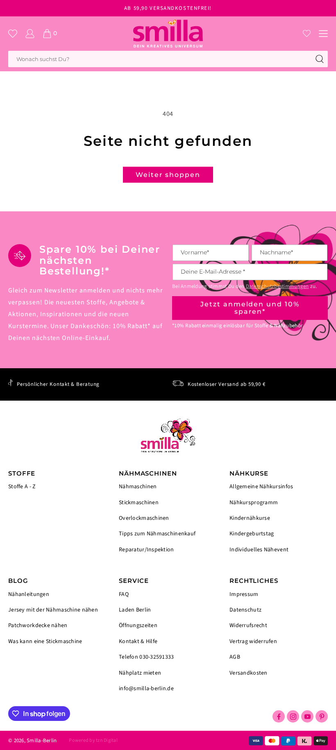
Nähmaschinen (138, 487)
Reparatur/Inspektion (146, 549)
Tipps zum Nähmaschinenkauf (157, 534)
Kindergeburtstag (251, 534)
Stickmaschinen (139, 502)
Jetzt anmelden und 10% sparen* (249, 307)
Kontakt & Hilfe (138, 641)
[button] (323, 33)
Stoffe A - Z (22, 487)
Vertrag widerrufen (253, 641)
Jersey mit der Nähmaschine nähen (53, 610)
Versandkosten (248, 672)
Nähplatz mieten (140, 673)
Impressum (244, 594)
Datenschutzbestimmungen (277, 286)
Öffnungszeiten (138, 625)
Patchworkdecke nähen (38, 625)
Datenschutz (245, 610)
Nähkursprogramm (253, 502)
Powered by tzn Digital (93, 740)
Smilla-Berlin (42, 740)
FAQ (124, 594)
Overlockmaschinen (144, 518)
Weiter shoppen (168, 175)
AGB (234, 657)
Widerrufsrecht (248, 625)
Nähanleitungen (28, 594)
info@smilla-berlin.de (146, 688)
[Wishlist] (307, 33)
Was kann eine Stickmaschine (45, 641)
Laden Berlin (135, 610)
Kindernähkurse (249, 518)
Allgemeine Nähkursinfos (261, 487)
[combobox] (168, 59)
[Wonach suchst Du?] (320, 59)
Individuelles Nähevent (258, 549)
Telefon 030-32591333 (146, 657)
